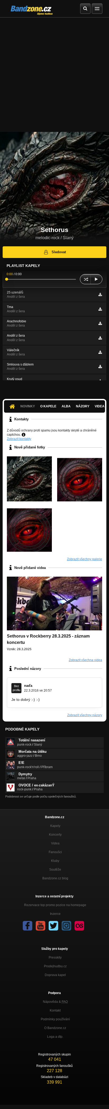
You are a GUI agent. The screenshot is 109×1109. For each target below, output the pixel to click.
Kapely (55, 826)
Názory (82, 406)
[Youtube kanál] (40, 925)
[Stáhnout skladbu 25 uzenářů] (100, 294)
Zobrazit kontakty (19, 439)
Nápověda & (55, 1002)
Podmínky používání (55, 1019)
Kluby (55, 861)
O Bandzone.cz (55, 1028)
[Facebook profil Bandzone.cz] (27, 925)
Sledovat (59, 252)
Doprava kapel (55, 975)
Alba (66, 406)
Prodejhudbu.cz (55, 966)
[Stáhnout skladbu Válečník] (100, 352)
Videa (55, 843)
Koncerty (55, 834)
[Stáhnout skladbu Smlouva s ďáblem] (100, 366)
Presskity (55, 957)
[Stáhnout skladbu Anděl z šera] (100, 338)
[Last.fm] (79, 925)
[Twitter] (53, 925)
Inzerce (55, 914)
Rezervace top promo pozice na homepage (55, 905)
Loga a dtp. (55, 1037)
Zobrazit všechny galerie (84, 559)
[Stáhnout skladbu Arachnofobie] (100, 323)
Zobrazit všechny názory (84, 715)
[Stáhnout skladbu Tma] (100, 309)
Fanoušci (55, 852)
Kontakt (55, 1010)
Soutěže (55, 869)
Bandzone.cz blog (55, 878)
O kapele (48, 406)
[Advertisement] (54, 74)
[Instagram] (66, 925)
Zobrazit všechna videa (85, 660)
